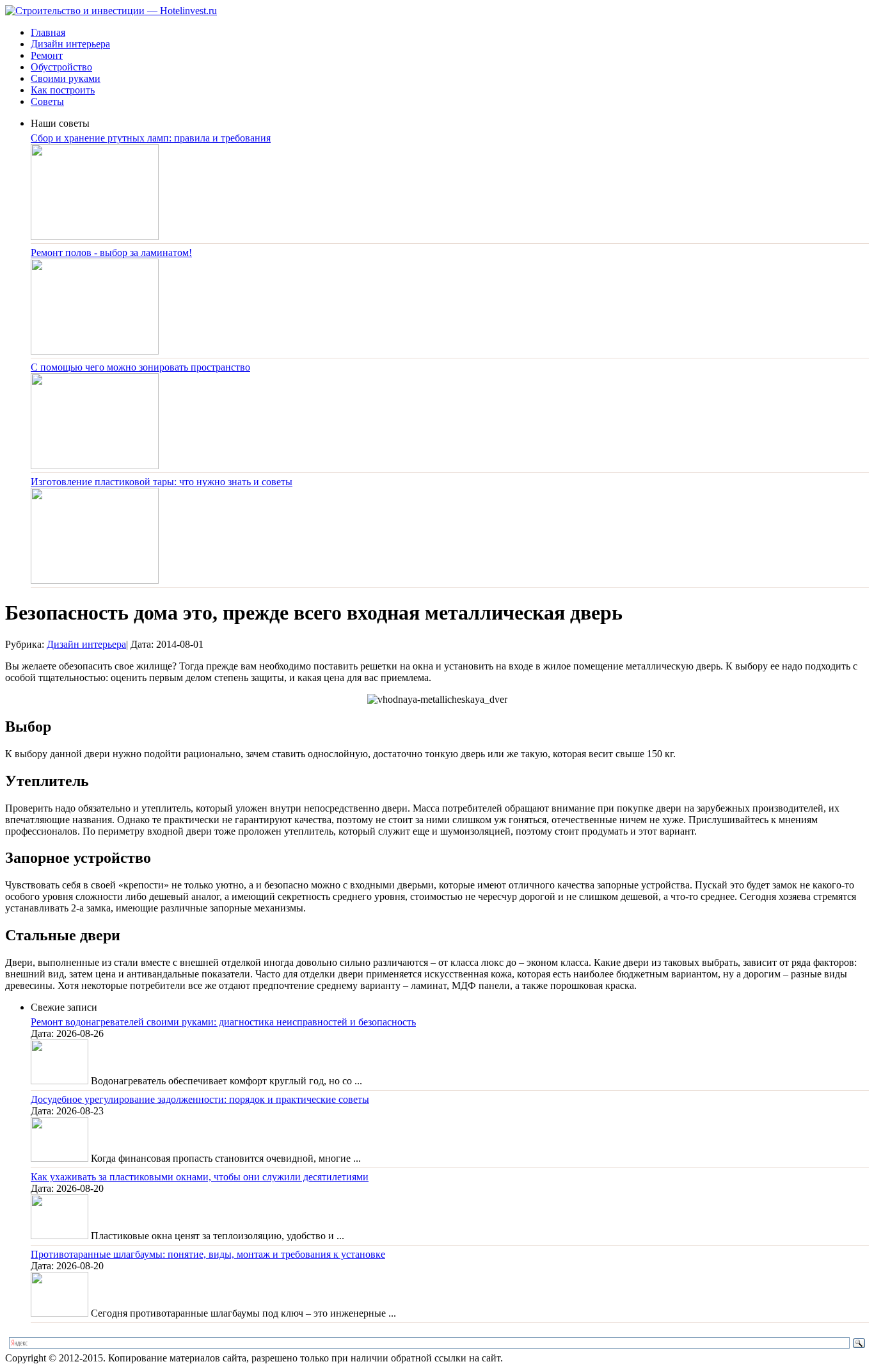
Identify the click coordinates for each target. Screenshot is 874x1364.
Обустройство (61, 66)
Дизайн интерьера (70, 43)
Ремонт (47, 55)
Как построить (63, 89)
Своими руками (65, 78)
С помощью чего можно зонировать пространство (140, 367)
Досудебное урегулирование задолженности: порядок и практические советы (200, 1099)
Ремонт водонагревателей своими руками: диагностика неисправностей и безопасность (223, 1021)
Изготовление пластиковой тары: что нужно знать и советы (161, 481)
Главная (48, 32)
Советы (47, 101)
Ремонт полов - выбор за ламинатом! (111, 252)
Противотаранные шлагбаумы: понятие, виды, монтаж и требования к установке (208, 1254)
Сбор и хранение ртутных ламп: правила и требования (151, 137)
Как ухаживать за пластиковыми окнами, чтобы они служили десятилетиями (200, 1176)
